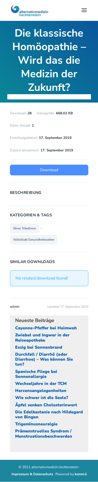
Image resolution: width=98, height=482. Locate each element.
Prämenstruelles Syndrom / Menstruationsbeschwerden (43, 433)
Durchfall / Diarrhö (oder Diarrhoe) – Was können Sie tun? (44, 359)
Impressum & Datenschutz (32, 474)
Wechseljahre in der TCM (41, 383)
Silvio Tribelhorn (24, 228)
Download (49, 169)
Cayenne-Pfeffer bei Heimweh (46, 328)
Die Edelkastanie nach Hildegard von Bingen (49, 414)
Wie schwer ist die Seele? (41, 398)
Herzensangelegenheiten (40, 391)
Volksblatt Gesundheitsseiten (33, 239)
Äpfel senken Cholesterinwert (46, 405)
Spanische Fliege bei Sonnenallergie (36, 374)
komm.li (81, 474)
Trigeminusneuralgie (36, 424)
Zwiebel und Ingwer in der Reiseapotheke (42, 337)
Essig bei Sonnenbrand (38, 347)
